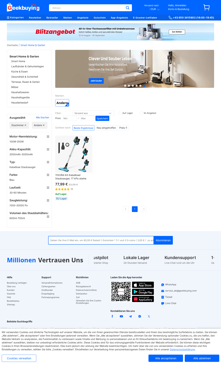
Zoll (78, 297)
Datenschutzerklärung (182, 349)
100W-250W (16, 141)
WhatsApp (170, 284)
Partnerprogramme (50, 297)
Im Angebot (150, 113)
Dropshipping (47, 294)
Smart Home (18, 61)
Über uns (11, 286)
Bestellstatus (13, 301)
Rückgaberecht (83, 286)
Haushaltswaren (20, 92)
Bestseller (52, 17)
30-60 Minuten (18, 192)
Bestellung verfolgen (17, 283)
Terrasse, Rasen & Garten (25, 81)
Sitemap (11, 304)
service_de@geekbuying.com (181, 290)
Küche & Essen (19, 71)
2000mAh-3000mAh (21, 154)
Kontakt (11, 290)
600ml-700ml (17, 218)
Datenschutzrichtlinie (86, 290)
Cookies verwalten (19, 358)
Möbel (14, 87)
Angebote (83, 17)
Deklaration (81, 294)
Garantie (11, 294)
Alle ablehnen (202, 358)
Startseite (12, 45)
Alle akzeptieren (165, 358)
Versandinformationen (52, 283)
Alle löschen (42, 117)
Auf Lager (127, 113)
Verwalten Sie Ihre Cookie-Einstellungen (89, 301)
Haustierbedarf (19, 102)
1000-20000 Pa (18, 205)
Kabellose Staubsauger (22, 167)
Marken (67, 17)
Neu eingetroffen (106, 127)
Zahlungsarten (48, 286)
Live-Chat (170, 303)
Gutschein (100, 17)
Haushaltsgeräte (20, 97)
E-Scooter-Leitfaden (145, 17)
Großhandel (47, 290)
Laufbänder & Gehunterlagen (27, 66)
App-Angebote (119, 17)
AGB (78, 283)
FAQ (9, 297)
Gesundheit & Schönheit (24, 76)
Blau (12, 179)
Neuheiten (35, 17)
